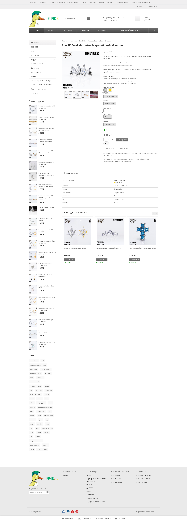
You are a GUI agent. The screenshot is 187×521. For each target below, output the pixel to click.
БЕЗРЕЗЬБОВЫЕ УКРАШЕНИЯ (41, 85)
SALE (32, 51)
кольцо (39, 399)
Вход (140, 7)
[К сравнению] (87, 259)
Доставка (92, 2)
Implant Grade (109, 124)
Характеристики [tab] (72, 173)
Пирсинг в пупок (46, 369)
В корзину (123, 140)
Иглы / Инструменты (38, 89)
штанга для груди (42, 449)
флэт (31, 436)
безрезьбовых (118, 65)
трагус (31, 432)
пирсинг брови (48, 415)
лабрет (32, 403)
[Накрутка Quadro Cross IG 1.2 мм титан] (143, 232)
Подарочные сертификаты (140, 2)
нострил (32, 415)
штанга (32, 449)
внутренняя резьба (35, 386)
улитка (39, 432)
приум (128, 161)
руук (47, 420)
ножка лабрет (41, 411)
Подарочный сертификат (130, 30)
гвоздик (46, 386)
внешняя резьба (34, 382)
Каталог (51, 30)
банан (31, 377)
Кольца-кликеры (37, 64)
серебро (39, 424)
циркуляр (45, 445)
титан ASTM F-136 (113, 159)
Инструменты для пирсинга (38, 365)
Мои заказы (115, 475)
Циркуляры (35, 68)
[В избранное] (90, 259)
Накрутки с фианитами (138, 153)
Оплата (83, 2)
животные (39, 390)
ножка (31, 411)
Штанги (33, 76)
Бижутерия (35, 55)
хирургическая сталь (36, 441)
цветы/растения (34, 445)
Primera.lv (150, 512)
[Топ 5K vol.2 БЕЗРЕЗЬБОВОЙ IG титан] (110, 232)
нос (49, 411)
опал (39, 415)
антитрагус (48, 373)
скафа (47, 424)
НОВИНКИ (34, 47)
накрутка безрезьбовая (45, 407)
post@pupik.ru (143, 482)
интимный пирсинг (35, 394)
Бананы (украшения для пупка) (42, 80)
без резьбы (139, 159)
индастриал (48, 390)
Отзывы (33, 2)
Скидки (101, 2)
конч (46, 399)
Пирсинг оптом (123, 2)
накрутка (117, 161)
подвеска (32, 420)
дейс (31, 390)
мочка (50, 403)
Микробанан (33, 369)
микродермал (41, 403)
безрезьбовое (110, 103)
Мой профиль (116, 479)
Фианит (107, 117)
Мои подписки (116, 482)
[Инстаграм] (68, 512)
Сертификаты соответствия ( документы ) (63, 2)
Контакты (110, 2)
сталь (37, 428)
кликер (32, 399)
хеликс (38, 436)
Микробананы (36, 72)
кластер (123, 161)
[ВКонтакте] (63, 512)
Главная (36, 30)
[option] (68, 94)
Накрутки (73, 41)
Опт (153, 30)
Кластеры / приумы (124, 153)
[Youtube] (72, 512)
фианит (131, 159)
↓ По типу (34, 93)
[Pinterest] (77, 512)
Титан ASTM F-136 (111, 96)
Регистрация (152, 7)
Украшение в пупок (35, 373)
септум (32, 424)
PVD (42, 361)
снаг (31, 428)
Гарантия (42, 2)
